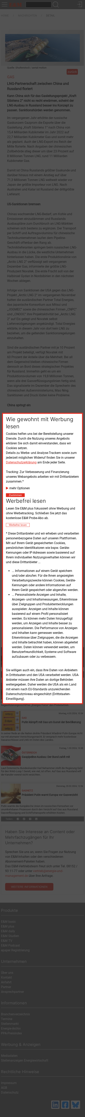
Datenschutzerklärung (21, 462)
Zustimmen (15, 495)
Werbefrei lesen (17, 524)
